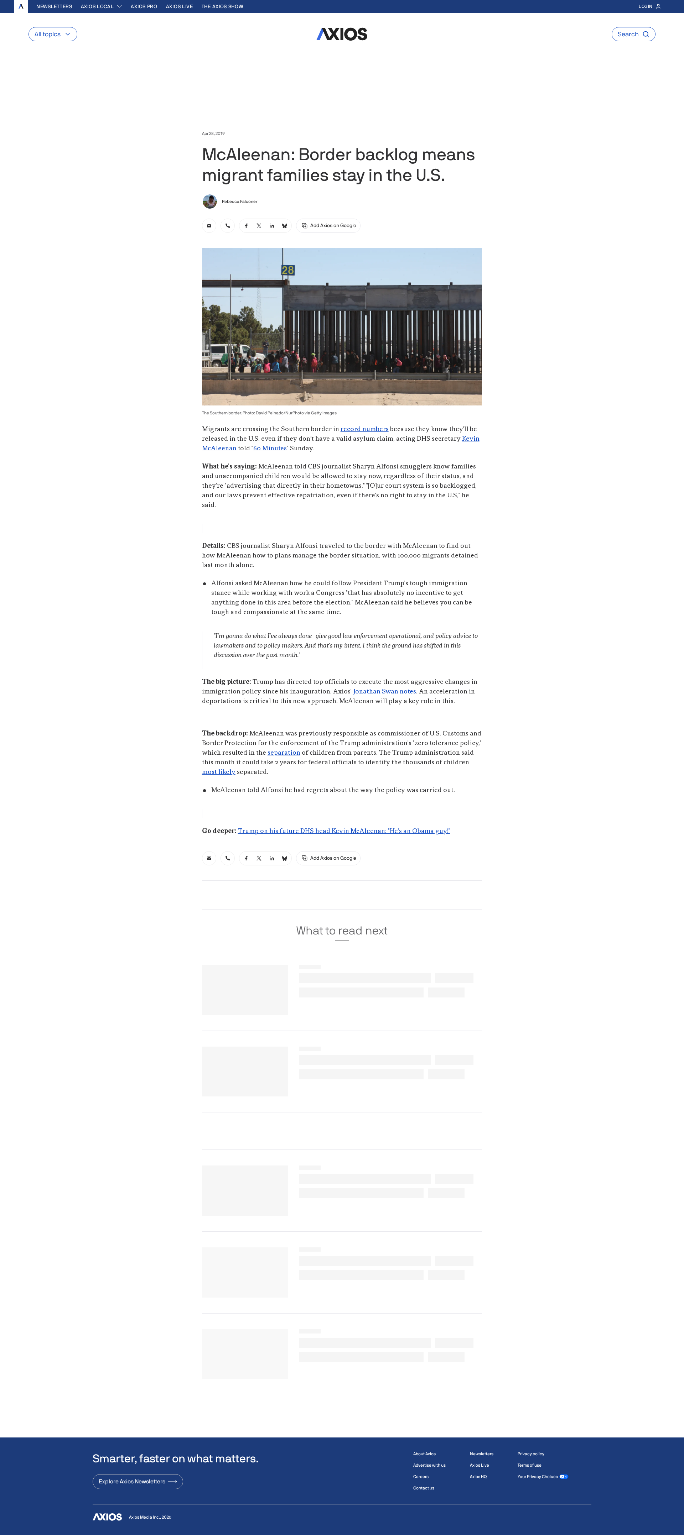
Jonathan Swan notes (384, 691)
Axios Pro (144, 6)
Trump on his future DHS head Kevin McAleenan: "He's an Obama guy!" (344, 831)
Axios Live (179, 6)
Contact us (423, 1488)
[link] (209, 225)
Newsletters (54, 6)
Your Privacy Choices (538, 1476)
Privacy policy (531, 1454)
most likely (218, 772)
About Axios (424, 1454)
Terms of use (530, 1465)
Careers (421, 1476)
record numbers (365, 429)
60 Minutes (270, 448)
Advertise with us (429, 1465)
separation (284, 753)
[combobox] (102, 6)
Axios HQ (478, 1476)
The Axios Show (222, 6)
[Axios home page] (21, 6)
